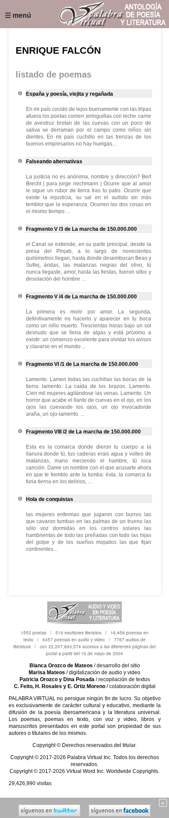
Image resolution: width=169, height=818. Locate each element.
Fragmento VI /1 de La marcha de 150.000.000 (82, 364)
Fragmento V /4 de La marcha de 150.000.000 (81, 297)
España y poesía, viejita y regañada (69, 94)
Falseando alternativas (54, 161)
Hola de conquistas (49, 499)
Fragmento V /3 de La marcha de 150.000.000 (81, 229)
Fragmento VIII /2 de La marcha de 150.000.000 (83, 432)
